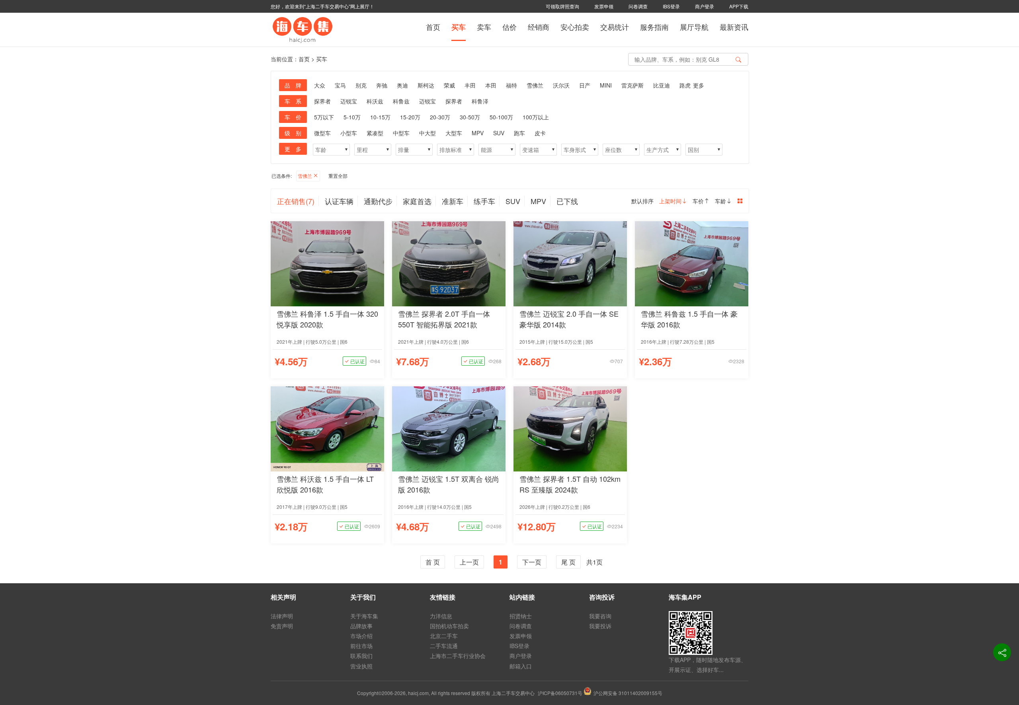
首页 (433, 26)
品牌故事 (361, 626)
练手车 (484, 201)
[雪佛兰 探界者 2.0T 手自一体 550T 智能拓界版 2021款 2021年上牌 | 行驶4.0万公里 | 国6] (449, 262)
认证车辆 (339, 201)
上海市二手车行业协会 (458, 656)
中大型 (427, 133)
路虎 (685, 85)
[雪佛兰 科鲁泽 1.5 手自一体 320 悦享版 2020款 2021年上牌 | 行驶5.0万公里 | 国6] (327, 262)
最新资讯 (734, 26)
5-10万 (352, 117)
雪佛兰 (535, 85)
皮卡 (540, 133)
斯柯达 (426, 85)
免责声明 (282, 626)
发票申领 (603, 6)
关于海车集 (364, 616)
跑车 (519, 133)
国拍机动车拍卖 (449, 626)
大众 (319, 85)
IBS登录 (671, 6)
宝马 (340, 85)
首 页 (433, 562)
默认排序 (642, 201)
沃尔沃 (561, 85)
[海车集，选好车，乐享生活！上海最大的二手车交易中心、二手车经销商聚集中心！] (302, 28)
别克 (361, 85)
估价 (509, 26)
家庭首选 (417, 201)
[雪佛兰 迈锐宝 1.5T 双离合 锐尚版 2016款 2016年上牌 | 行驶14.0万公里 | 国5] (449, 428)
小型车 (348, 133)
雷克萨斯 (632, 85)
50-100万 (501, 117)
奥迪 (402, 85)
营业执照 (361, 666)
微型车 (322, 133)
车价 (698, 201)
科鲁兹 (401, 101)
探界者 (322, 101)
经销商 (538, 26)
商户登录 (704, 6)
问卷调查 (638, 6)
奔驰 (381, 85)
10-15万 (380, 117)
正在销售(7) (295, 201)
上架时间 (670, 201)
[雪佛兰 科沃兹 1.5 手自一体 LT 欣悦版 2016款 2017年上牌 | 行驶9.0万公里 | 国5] (327, 428)
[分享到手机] (1002, 652)
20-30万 (440, 117)
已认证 (357, 361)
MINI (606, 85)
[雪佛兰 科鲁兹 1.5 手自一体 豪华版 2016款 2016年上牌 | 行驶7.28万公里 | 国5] (691, 262)
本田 (490, 85)
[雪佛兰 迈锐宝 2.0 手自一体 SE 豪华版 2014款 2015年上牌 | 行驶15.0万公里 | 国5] (570, 262)
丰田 (470, 85)
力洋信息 (441, 616)
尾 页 (568, 562)
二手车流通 (444, 646)
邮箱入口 (521, 666)
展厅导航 (694, 26)
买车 (458, 27)
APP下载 (738, 6)
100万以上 (536, 117)
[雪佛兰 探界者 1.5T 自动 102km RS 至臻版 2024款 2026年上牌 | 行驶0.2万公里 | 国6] (570, 428)
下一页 (531, 562)
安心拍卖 (574, 26)
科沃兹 (375, 101)
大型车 (453, 133)
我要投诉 (600, 626)
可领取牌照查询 (562, 6)
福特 (511, 85)
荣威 (449, 85)
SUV (498, 133)
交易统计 (614, 26)
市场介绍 (361, 636)
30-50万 (470, 117)
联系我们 (361, 656)
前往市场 (361, 646)
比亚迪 (661, 85)
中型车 (401, 133)
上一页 (469, 562)
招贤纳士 (521, 616)
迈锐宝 (348, 101)
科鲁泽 (480, 101)
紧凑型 (375, 133)
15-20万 (410, 117)
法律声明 (282, 616)
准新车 (452, 201)
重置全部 (337, 175)
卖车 (484, 26)
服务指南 (654, 26)
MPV (478, 133)
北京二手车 (444, 636)
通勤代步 (378, 201)
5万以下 (324, 117)
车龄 (720, 201)
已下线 (567, 201)
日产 (584, 85)
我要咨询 (600, 616)
